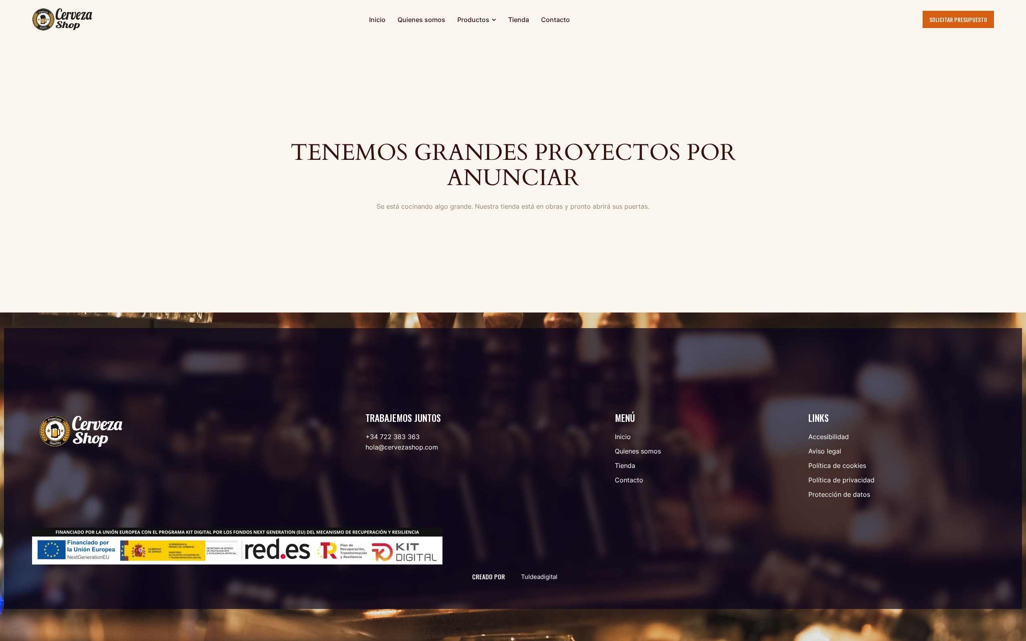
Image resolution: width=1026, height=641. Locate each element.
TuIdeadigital (539, 577)
